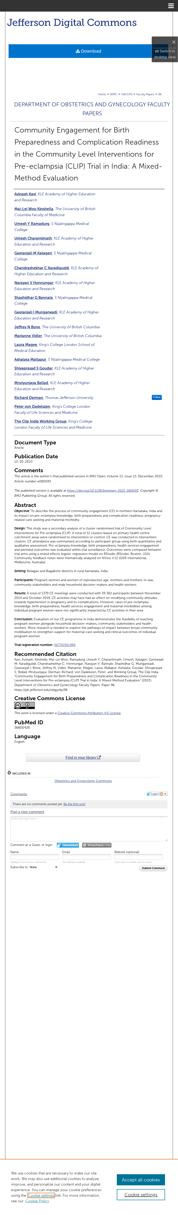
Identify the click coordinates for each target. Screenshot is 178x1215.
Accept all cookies (141, 1179)
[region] (89, 1187)
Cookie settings (41, 1195)
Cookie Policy (37, 1201)
